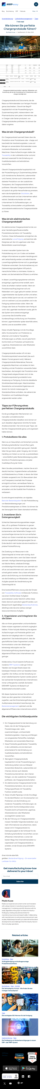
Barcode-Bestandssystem (11, 500)
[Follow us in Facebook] (30, 1076)
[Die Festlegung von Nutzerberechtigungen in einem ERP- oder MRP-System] (20, 1027)
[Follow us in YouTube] (11, 1083)
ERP (17, 11)
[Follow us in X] (5, 1083)
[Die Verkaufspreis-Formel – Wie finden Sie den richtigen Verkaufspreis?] (20, 975)
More (33, 11)
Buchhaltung (10, 11)
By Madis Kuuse (10, 32)
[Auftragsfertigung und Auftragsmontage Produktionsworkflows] (20, 948)
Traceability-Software (13, 593)
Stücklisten (25, 193)
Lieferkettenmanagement (23, 19)
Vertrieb (17, 986)
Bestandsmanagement (10, 706)
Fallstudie (22, 11)
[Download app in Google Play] (29, 1068)
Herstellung (5, 959)
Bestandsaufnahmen (30, 605)
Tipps (36, 19)
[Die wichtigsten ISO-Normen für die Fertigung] (20, 1002)
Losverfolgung (17, 239)
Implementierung (7, 1038)
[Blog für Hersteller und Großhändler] (10, 4)
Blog (3, 11)
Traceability (6, 155)
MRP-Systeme (14, 665)
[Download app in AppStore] (11, 1068)
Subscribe (20, 881)
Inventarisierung (7, 19)
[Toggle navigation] (36, 4)
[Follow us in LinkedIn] (23, 1076)
